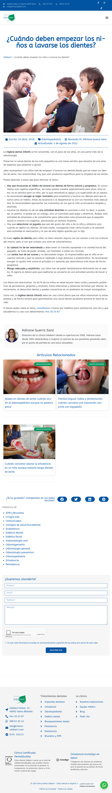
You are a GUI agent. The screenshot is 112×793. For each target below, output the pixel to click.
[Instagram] (104, 2)
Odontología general (18, 548)
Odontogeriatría (15, 544)
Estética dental (14, 532)
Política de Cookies (65, 789)
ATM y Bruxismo (15, 512)
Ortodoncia (12, 560)
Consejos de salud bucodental (23, 524)
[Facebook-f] (98, 2)
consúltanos (43, 308)
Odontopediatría (15, 556)
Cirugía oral (12, 516)
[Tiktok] (101, 8)
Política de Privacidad (47, 789)
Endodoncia (13, 528)
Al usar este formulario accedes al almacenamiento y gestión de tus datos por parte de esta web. (52, 643)
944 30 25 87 (52, 311)
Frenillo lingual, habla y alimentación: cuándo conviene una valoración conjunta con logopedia (80, 402)
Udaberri (7, 57)
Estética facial (14, 536)
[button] (107, 17)
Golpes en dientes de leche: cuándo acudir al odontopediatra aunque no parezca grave (29, 402)
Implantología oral (17, 540)
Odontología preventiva (20, 552)
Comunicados (13, 520)
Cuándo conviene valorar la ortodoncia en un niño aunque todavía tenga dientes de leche (29, 467)
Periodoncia (13, 564)
